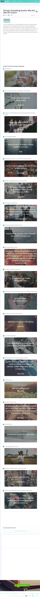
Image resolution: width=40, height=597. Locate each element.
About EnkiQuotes (14, 593)
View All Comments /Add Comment (21, 531)
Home (1, 593)
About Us (14, 1)
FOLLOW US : (31, 593)
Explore (19, 1)
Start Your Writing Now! (22, 585)
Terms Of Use (6, 593)
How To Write (22, 593)
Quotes (5, 15)
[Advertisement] (20, 42)
